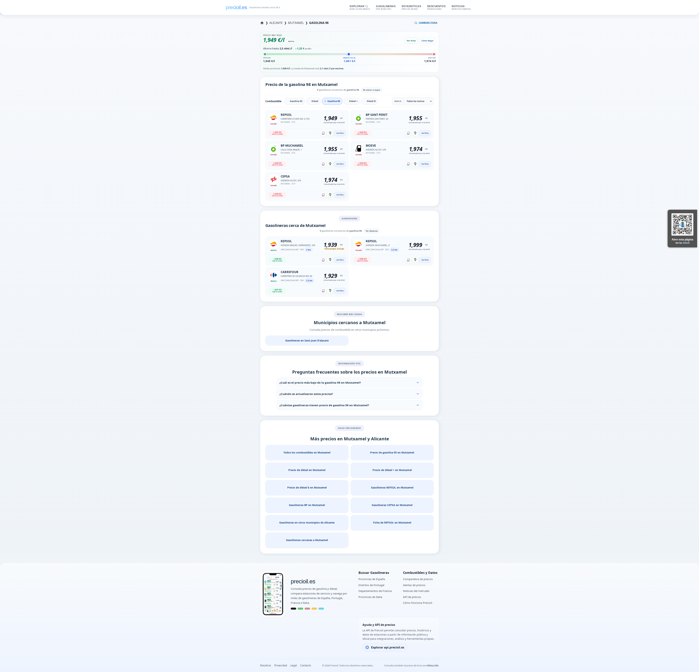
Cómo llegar (427, 40)
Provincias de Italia (370, 597)
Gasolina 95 (296, 101)
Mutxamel (296, 23)
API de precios (412, 597)
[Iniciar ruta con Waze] (323, 133)
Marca (398, 101)
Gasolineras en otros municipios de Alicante (307, 522)
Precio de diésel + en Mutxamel (392, 470)
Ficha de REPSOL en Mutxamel (392, 522)
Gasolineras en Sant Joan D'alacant (307, 340)
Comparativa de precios (418, 579)
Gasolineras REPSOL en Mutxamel (392, 487)
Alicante (276, 23)
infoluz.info (432, 665)
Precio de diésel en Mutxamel (306, 470)
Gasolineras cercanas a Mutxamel (307, 540)
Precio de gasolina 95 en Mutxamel (392, 452)
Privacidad (280, 665)
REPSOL (291, 41)
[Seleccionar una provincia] (262, 23)
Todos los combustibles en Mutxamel (306, 452)
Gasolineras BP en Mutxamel (307, 505)
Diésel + (353, 101)
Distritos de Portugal (371, 585)
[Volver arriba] (690, 664)
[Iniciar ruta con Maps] (330, 133)
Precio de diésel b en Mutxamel (307, 487)
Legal (293, 665)
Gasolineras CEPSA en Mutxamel (392, 505)
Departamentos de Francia (375, 591)
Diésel (315, 101)
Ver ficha (411, 40)
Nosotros (265, 665)
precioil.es (303, 581)
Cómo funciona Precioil (417, 603)
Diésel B (371, 101)
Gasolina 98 (333, 101)
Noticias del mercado (416, 591)
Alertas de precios (414, 585)
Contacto (305, 665)
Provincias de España (371, 579)
